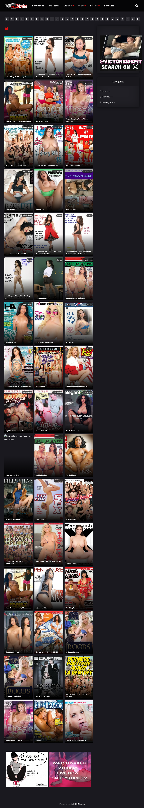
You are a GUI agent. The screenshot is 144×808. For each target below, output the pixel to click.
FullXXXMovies (78, 804)
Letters (93, 5)
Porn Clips (109, 5)
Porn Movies (38, 5)
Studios (68, 5)
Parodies (106, 91)
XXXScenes (54, 5)
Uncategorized (108, 102)
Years (81, 5)
